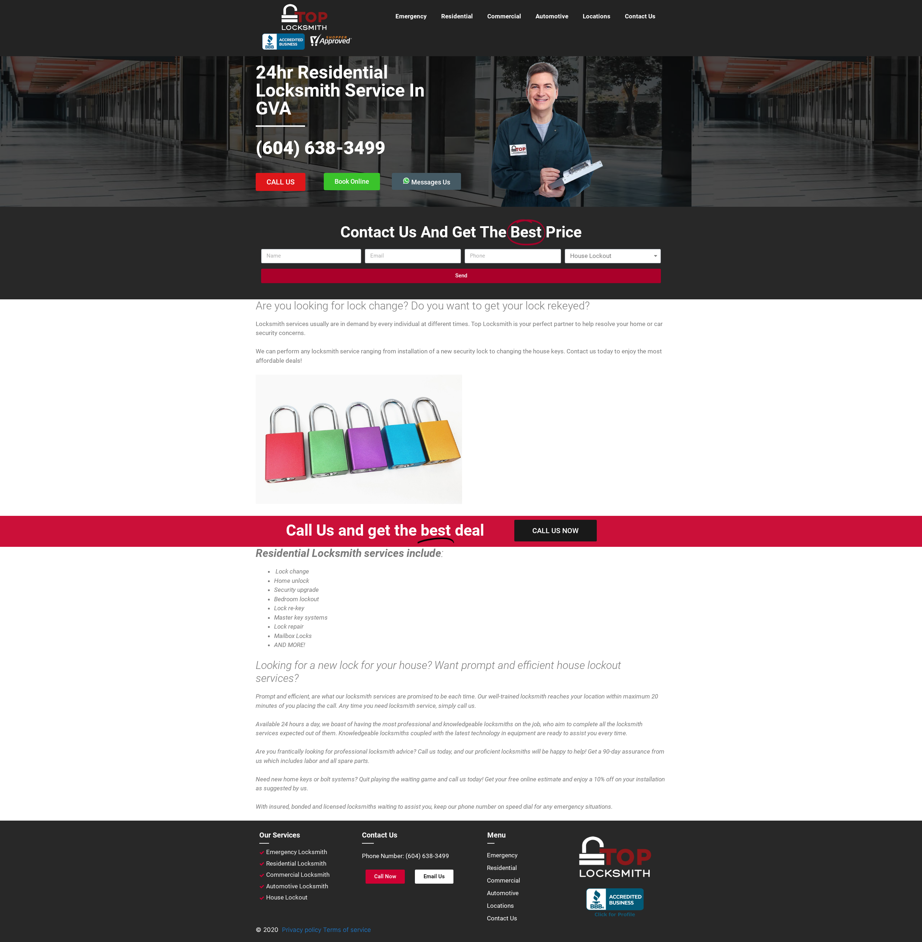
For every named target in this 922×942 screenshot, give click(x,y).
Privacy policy (301, 929)
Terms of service (347, 929)
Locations (596, 16)
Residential (457, 16)
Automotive (552, 16)
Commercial (504, 16)
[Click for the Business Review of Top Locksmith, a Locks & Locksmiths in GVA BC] (283, 43)
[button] (555, 530)
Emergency (411, 16)
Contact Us (640, 16)
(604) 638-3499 (320, 148)
